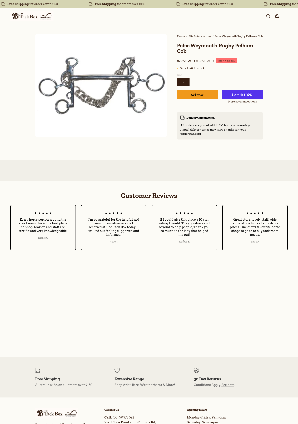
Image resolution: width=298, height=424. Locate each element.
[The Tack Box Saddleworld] (31, 16)
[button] (268, 16)
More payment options (242, 101)
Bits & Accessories (199, 36)
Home (181, 36)
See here (227, 385)
